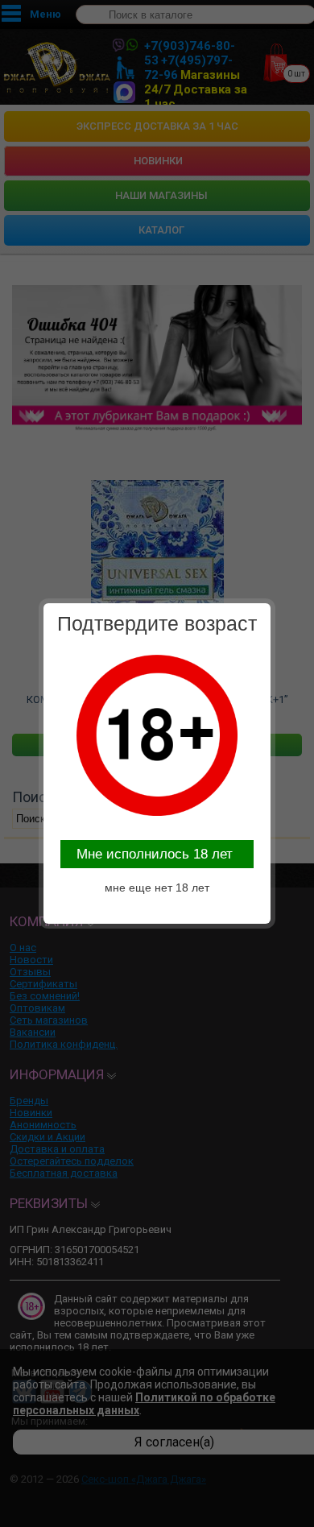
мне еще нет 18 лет (157, 887)
